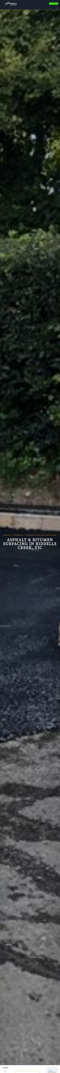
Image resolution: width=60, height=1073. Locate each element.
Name (50, 1071)
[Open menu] (56, 8)
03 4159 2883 (53, 3)
